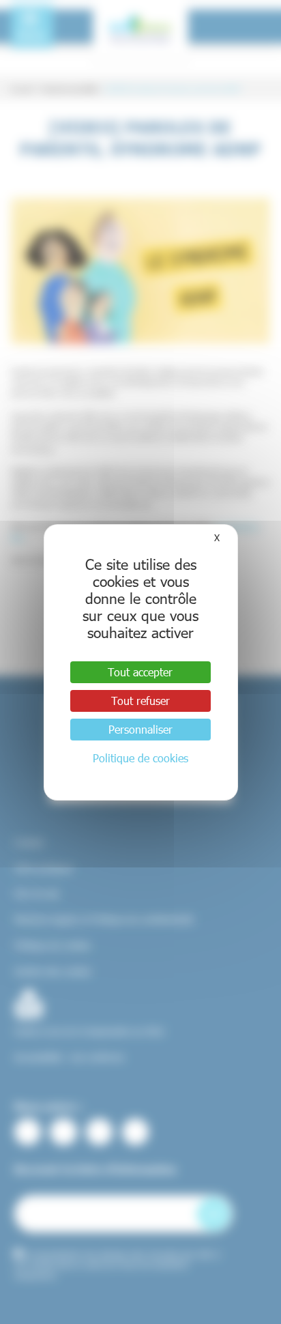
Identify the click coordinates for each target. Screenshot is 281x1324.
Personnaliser (140, 729)
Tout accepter (140, 671)
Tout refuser (140, 700)
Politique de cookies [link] (140, 757)
